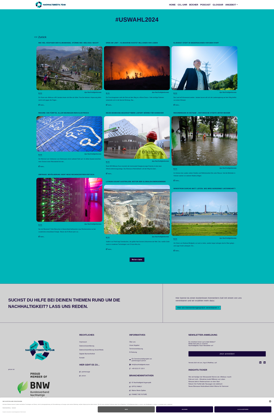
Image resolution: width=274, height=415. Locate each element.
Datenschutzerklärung (86, 346)
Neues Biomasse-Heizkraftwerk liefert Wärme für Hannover (135, 113)
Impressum (83, 342)
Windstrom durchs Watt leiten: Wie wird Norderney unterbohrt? (204, 188)
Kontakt (81, 358)
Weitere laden (137, 260)
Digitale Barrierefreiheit (87, 354)
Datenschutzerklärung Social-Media (91, 350)
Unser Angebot (134, 345)
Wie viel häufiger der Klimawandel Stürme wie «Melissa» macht (68, 43)
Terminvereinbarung (136, 349)
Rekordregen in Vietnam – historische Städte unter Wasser (201, 113)
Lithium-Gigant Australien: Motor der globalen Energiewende (136, 181)
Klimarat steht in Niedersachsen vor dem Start (196, 43)
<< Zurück (40, 37)
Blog (40, 93)
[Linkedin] (260, 362)
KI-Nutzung (133, 352)
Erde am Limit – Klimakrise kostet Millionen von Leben (132, 43)
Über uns (132, 342)
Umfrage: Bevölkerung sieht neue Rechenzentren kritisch (66, 174)
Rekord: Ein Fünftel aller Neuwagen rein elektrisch (63, 113)
